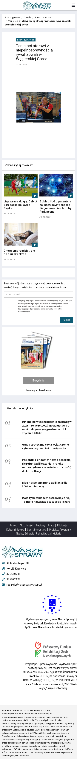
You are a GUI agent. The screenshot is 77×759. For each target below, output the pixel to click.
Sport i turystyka (43, 17)
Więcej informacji (57, 688)
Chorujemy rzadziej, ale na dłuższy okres (19, 252)
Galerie (27, 17)
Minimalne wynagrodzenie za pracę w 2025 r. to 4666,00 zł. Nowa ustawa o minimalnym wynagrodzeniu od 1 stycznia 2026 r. (47, 427)
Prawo (13, 525)
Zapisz (66, 320)
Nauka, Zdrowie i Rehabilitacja (33, 533)
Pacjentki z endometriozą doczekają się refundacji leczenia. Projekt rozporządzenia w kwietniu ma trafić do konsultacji (46, 465)
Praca (51, 525)
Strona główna (12, 17)
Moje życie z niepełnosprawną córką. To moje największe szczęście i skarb (46, 499)
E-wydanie (38, 380)
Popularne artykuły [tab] (20, 408)
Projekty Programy (60, 529)
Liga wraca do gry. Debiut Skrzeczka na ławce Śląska (20, 205)
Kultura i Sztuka (15, 529)
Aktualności (26, 525)
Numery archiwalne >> (38, 390)
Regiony (40, 525)
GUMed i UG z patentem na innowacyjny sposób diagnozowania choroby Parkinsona (55, 206)
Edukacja (62, 525)
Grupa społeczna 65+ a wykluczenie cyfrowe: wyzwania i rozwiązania (45, 446)
